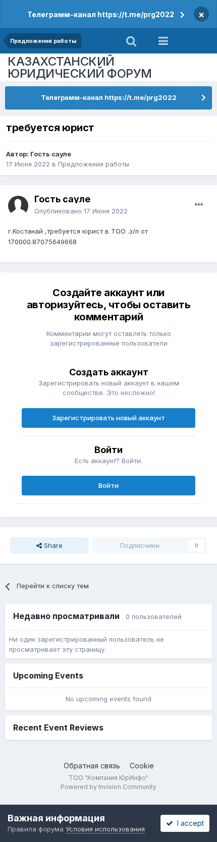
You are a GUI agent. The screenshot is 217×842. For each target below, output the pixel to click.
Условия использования (105, 829)
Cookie (142, 765)
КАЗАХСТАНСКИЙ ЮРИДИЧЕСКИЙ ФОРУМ (80, 67)
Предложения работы (93, 164)
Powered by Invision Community (108, 787)
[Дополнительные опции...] (199, 205)
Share (52, 545)
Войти (108, 485)
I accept (188, 823)
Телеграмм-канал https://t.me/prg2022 (100, 14)
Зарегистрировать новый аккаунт (108, 418)
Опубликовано (81, 211)
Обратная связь (92, 765)
